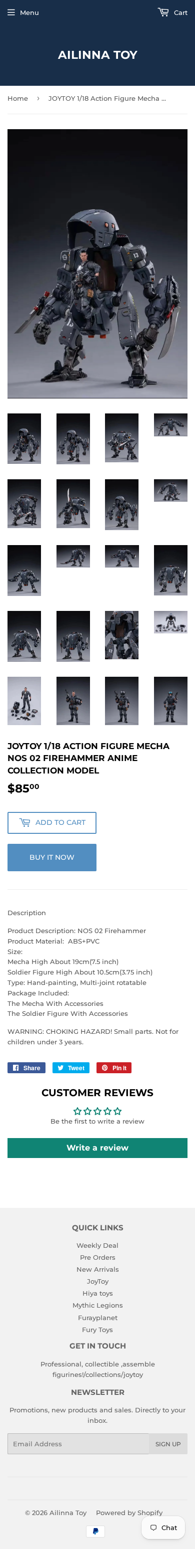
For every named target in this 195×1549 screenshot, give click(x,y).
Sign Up (168, 1444)
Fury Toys (97, 1330)
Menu (29, 12)
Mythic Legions (97, 1305)
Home (18, 98)
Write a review (97, 1148)
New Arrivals (97, 1269)
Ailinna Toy (98, 55)
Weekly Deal (97, 1245)
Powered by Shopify (129, 1513)
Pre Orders (98, 1257)
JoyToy (97, 1281)
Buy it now (52, 857)
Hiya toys (97, 1293)
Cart (180, 12)
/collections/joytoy (113, 1374)
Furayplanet (98, 1318)
